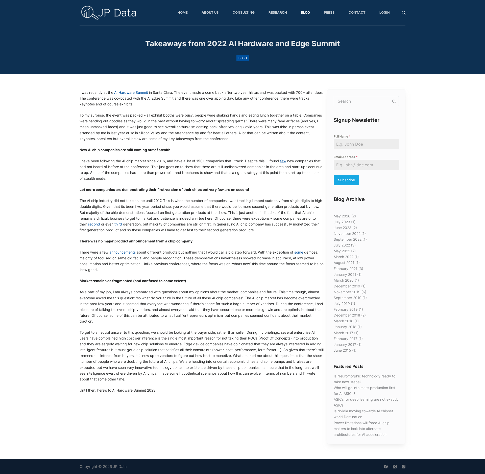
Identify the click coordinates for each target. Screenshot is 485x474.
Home (183, 12)
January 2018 (345, 327)
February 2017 (345, 338)
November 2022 (347, 233)
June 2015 (342, 350)
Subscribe (346, 180)
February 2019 (346, 309)
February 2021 (345, 268)
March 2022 (343, 257)
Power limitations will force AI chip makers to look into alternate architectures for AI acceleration (362, 429)
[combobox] (361, 101)
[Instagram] (403, 466)
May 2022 (342, 251)
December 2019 (347, 286)
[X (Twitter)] (395, 466)
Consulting (244, 12)
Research (278, 12)
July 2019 (342, 303)
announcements (122, 252)
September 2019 (347, 298)
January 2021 (345, 274)
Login (384, 12)
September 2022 (347, 239)
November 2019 (347, 292)
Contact (357, 12)
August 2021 (344, 262)
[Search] (403, 13)
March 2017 (343, 333)
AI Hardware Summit (131, 92)
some (298, 252)
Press (329, 12)
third (118, 224)
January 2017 (345, 344)
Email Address (346, 157)
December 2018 (347, 315)
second (94, 224)
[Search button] (394, 101)
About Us (210, 12)
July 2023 (342, 222)
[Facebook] (386, 466)
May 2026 (342, 216)
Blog (305, 12)
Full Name (342, 136)
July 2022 (342, 245)
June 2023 (342, 227)
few (283, 161)
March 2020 (344, 280)
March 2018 (343, 321)
